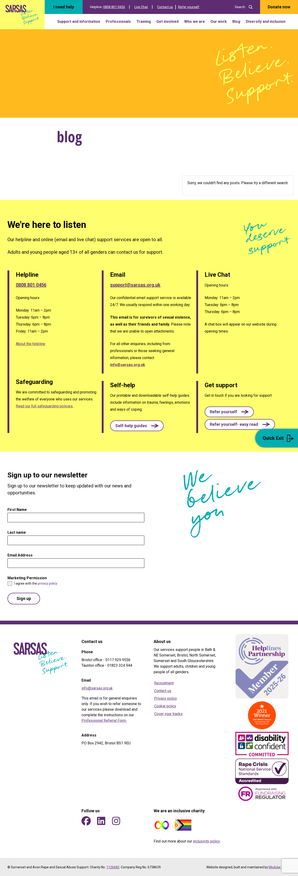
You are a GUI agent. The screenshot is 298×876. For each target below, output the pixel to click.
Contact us (165, 7)
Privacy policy (165, 698)
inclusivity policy (206, 841)
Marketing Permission (28, 578)
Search (240, 7)
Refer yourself (188, 7)
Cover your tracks (168, 714)
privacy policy (47, 583)
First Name (18, 509)
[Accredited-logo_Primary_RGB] (262, 771)
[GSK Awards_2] (262, 715)
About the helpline (30, 344)
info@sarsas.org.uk (127, 365)
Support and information (78, 21)
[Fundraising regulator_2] (262, 793)
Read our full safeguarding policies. (44, 406)
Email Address (21, 555)
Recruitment (164, 683)
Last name (16, 532)
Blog (236, 21)
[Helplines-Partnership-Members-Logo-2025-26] (262, 666)
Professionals (118, 21)
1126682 (112, 867)
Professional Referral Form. (104, 720)
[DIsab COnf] (262, 745)
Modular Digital (280, 867)
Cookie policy (165, 706)
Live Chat (141, 7)
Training (143, 21)
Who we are (194, 21)
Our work (218, 21)
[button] (137, 425)
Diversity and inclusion (265, 21)
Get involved (167, 21)
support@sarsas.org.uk (135, 285)
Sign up (24, 598)
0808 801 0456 (114, 7)
